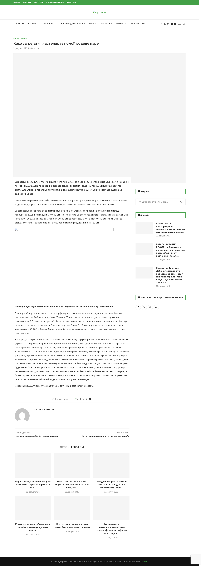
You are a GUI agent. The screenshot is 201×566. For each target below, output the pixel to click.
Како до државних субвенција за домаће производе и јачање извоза (32, 527)
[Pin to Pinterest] (86, 399)
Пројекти (105, 24)
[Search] (184, 24)
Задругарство (137, 24)
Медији (92, 24)
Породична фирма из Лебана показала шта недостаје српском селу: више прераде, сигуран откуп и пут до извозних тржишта (169, 275)
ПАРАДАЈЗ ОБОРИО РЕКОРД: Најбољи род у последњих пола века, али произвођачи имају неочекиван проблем (170, 250)
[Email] (175, 24)
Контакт (27, 2)
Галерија (120, 24)
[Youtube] (172, 24)
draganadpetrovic (44, 409)
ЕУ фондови (48, 24)
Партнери (38, 2)
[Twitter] (165, 24)
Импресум (71, 2)
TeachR (144, 561)
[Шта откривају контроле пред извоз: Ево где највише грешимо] (72, 508)
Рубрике (32, 24)
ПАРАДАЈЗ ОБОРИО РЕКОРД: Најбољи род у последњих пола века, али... (72, 484)
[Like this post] (77, 399)
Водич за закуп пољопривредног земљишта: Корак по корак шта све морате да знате (170, 227)
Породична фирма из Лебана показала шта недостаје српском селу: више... (111, 484)
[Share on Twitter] (83, 399)
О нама (16, 2)
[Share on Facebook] (80, 399)
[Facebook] (161, 24)
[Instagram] (168, 24)
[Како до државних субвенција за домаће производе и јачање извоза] (33, 508)
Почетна (20, 24)
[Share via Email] (90, 399)
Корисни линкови (55, 2)
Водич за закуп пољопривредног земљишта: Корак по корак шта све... (33, 484)
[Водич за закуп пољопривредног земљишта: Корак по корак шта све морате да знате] (33, 465)
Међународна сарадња (71, 24)
